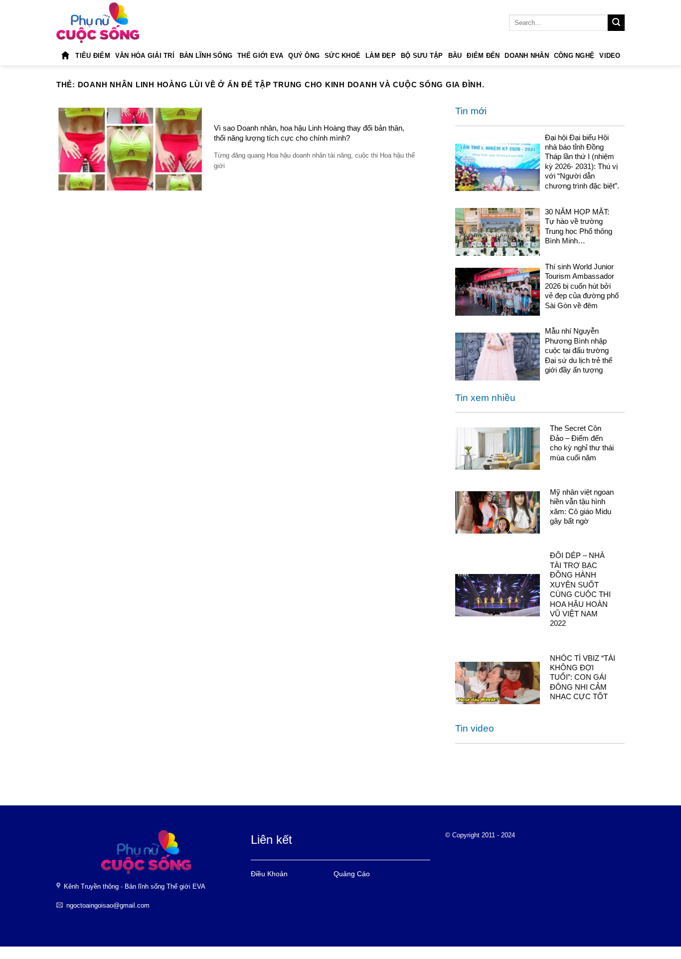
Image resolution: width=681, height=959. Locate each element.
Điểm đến (483, 55)
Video (609, 55)
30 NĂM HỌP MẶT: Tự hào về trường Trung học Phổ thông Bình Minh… (578, 226)
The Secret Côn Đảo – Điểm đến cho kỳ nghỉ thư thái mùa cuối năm (582, 442)
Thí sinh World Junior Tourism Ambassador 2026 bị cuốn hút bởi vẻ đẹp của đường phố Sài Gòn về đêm (582, 286)
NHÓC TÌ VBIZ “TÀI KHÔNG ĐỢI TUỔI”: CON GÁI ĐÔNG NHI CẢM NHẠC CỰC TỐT (582, 677)
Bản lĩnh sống (205, 55)
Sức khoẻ (342, 55)
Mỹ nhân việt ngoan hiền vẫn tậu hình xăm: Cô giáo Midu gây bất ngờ (582, 506)
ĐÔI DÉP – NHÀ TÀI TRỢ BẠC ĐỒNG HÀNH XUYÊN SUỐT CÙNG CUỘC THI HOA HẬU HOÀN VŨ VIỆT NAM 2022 (580, 589)
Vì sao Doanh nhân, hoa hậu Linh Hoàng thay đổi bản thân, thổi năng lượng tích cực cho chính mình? (309, 133)
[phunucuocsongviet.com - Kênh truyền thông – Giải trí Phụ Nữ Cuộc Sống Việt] (97, 22)
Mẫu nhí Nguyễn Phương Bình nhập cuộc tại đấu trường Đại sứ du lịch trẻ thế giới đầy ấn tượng (578, 350)
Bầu (455, 55)
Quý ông (304, 55)
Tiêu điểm (92, 55)
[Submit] (616, 22)
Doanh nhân (527, 55)
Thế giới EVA (260, 55)
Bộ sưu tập (422, 55)
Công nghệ (574, 55)
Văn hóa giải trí (144, 55)
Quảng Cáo (352, 874)
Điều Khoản (269, 874)
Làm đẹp (380, 55)
